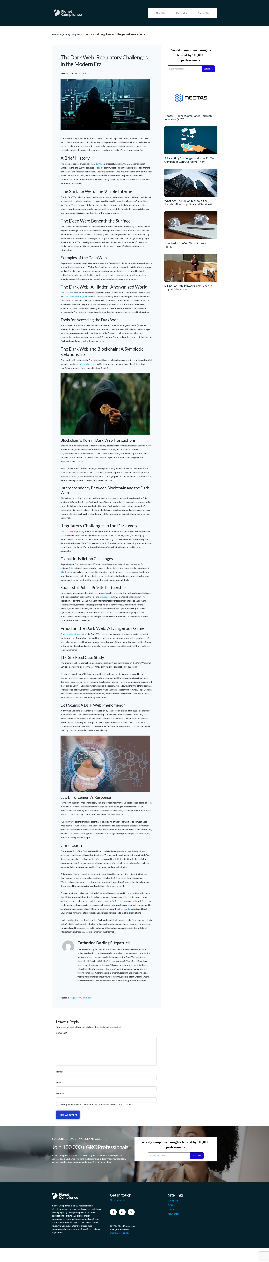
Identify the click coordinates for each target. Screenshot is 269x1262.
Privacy (125, 1232)
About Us (160, 13)
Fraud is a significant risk (72, 634)
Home (55, 34)
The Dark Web (68, 292)
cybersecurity (106, 596)
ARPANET (98, 163)
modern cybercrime (86, 364)
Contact (172, 1209)
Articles (172, 1204)
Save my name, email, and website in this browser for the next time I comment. (96, 1104)
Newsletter (173, 1213)
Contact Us (203, 13)
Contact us (119, 1200)
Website (60, 1093)
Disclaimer (115, 1232)
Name (59, 1071)
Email (59, 1082)
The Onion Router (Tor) (75, 296)
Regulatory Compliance (71, 34)
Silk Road (65, 572)
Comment (61, 1032)
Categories (181, 13)
